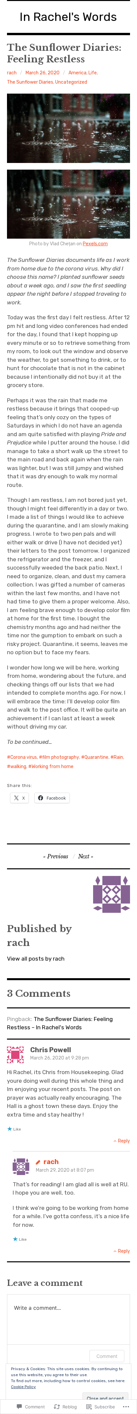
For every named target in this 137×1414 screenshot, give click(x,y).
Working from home (52, 766)
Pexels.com (95, 244)
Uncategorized (71, 82)
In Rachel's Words (68, 17)
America (77, 73)
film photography (60, 757)
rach (12, 73)
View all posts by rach (36, 958)
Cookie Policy (23, 1386)
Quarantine (96, 757)
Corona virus (23, 757)
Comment (106, 1356)
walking (18, 766)
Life (92, 73)
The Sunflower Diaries (30, 82)
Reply (124, 1141)
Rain (118, 757)
